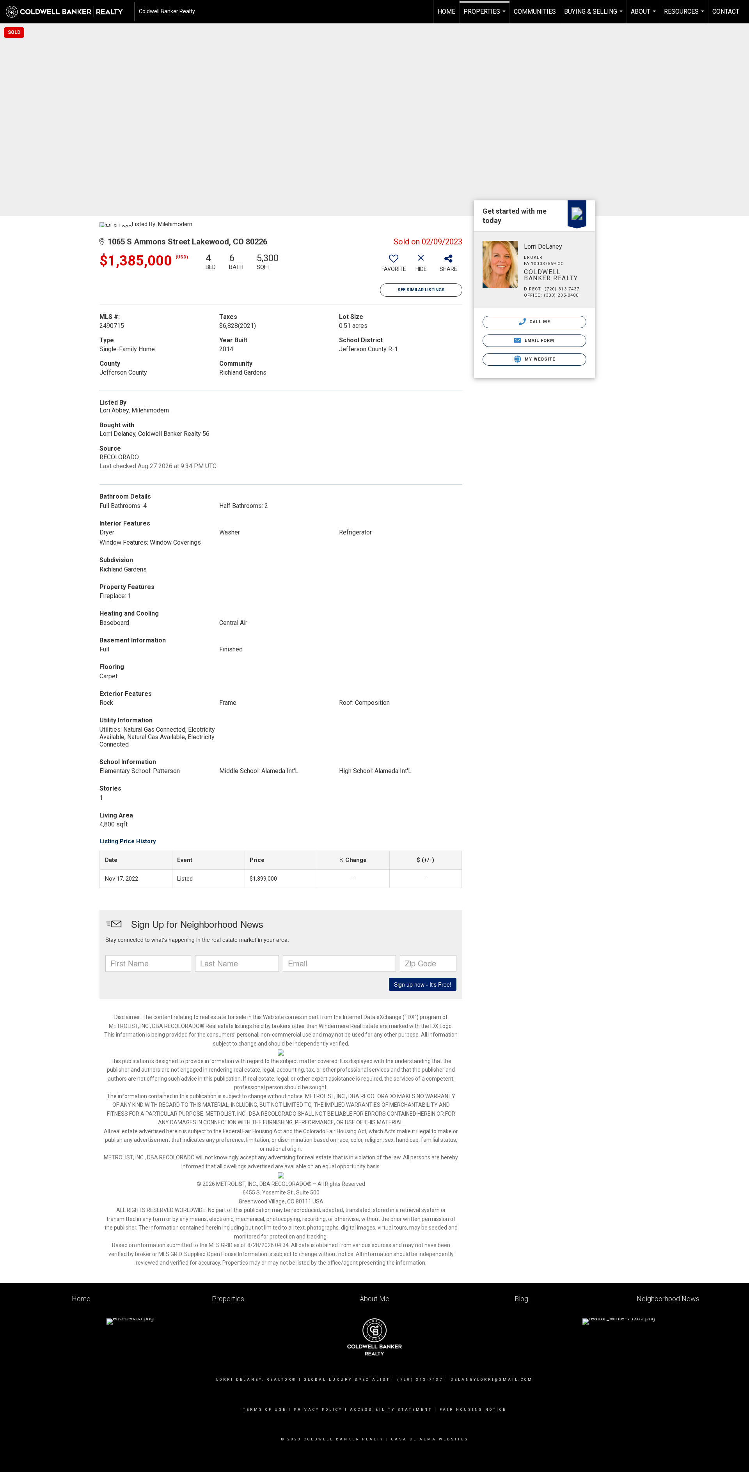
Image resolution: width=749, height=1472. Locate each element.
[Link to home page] (68, 11)
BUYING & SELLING (594, 15)
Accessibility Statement (391, 1410)
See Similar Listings (421, 289)
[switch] (393, 265)
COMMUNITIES (535, 11)
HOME (446, 11)
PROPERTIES (485, 15)
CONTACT (725, 11)
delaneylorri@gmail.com (492, 1380)
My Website (539, 359)
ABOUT (644, 15)
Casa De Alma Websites (430, 1439)
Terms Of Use (264, 1410)
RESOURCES (685, 15)
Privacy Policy (318, 1410)
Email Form (538, 340)
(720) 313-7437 (420, 1380)
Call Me (539, 321)
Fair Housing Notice (473, 1410)
